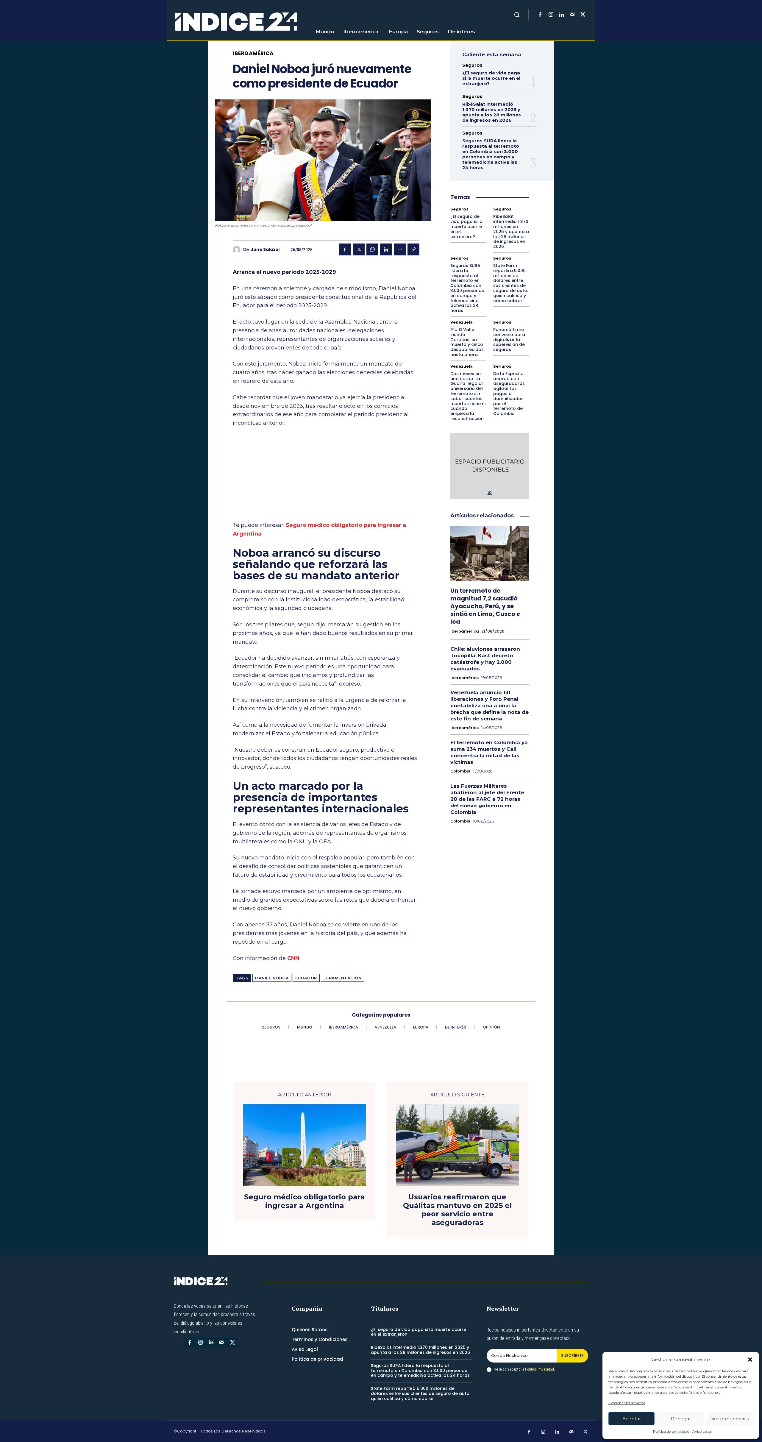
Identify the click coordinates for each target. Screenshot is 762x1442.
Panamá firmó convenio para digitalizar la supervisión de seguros (509, 339)
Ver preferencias (730, 1418)
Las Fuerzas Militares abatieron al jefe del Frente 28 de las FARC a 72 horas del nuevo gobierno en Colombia (487, 799)
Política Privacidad (539, 1369)
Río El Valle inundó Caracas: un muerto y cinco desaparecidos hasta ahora (467, 342)
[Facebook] (540, 15)
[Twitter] (582, 15)
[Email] (400, 249)
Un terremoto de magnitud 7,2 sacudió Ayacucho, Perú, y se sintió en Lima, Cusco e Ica (485, 606)
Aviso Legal (702, 1431)
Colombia (460, 771)
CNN (293, 958)
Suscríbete (572, 1355)
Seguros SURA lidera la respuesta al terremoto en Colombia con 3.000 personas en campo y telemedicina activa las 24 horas (490, 154)
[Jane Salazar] (238, 249)
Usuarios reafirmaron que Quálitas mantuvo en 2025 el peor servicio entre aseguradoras (457, 1210)
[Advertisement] (326, 477)
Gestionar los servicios (626, 1403)
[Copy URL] (413, 249)
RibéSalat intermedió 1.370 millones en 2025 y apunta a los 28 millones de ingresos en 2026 (491, 112)
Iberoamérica (253, 53)
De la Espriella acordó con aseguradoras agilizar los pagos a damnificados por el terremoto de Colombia (509, 393)
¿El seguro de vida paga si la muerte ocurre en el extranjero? (491, 78)
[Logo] (236, 22)
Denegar (681, 1418)
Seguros (472, 65)
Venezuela (461, 322)
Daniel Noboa (272, 978)
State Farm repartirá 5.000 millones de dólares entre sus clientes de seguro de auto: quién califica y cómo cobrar (510, 283)
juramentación (343, 978)
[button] (750, 1360)
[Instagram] (550, 15)
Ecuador (306, 978)
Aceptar (631, 1418)
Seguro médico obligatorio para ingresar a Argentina (304, 1201)
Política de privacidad (671, 1431)
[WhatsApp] (372, 249)
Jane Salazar (265, 249)
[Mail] (572, 15)
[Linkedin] (561, 15)
